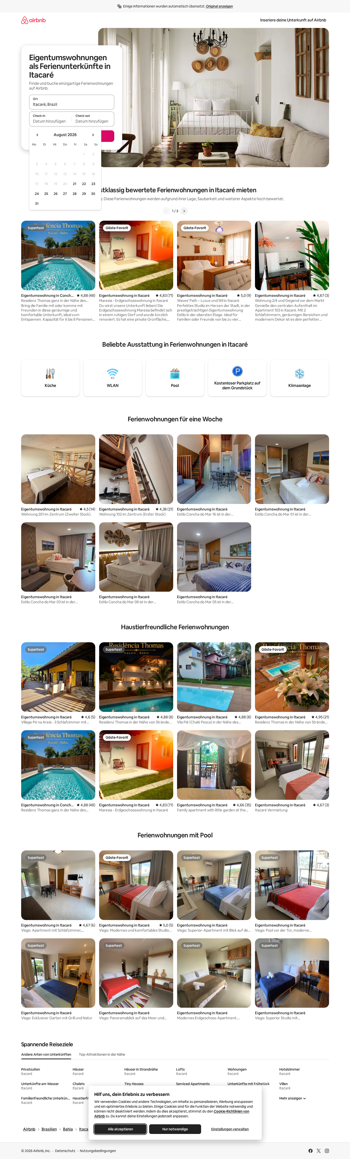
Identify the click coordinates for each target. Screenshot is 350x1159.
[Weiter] (184, 211)
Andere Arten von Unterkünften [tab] (46, 1054)
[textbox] (50, 121)
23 (93, 184)
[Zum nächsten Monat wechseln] (92, 134)
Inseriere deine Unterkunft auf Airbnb (293, 20)
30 (93, 194)
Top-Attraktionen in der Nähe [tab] (102, 1054)
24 (37, 194)
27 (65, 194)
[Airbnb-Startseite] (33, 20)
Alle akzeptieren (120, 1129)
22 (84, 184)
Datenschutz (65, 1151)
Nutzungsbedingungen (98, 1151)
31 (36, 203)
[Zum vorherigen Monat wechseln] (37, 134)
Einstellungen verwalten (230, 1129)
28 (74, 194)
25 (46, 194)
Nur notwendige (175, 1129)
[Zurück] (166, 211)
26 (55, 194)
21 (74, 184)
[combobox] (71, 104)
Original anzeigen (219, 6)
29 (84, 194)
